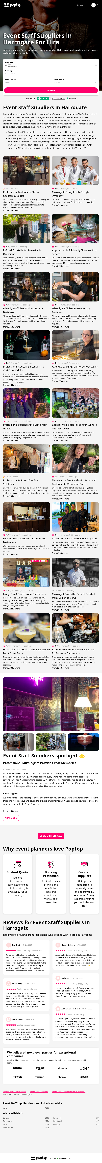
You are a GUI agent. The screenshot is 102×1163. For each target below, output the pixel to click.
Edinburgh (57, 1121)
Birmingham (8, 1121)
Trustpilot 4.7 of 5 (60, 1158)
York (5, 1108)
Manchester (8, 1127)
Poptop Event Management (14, 1091)
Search (82, 5)
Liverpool (57, 1118)
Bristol (5, 1124)
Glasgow (56, 1124)
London (6, 1118)
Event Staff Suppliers (39, 1091)
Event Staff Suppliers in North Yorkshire (68, 1091)
